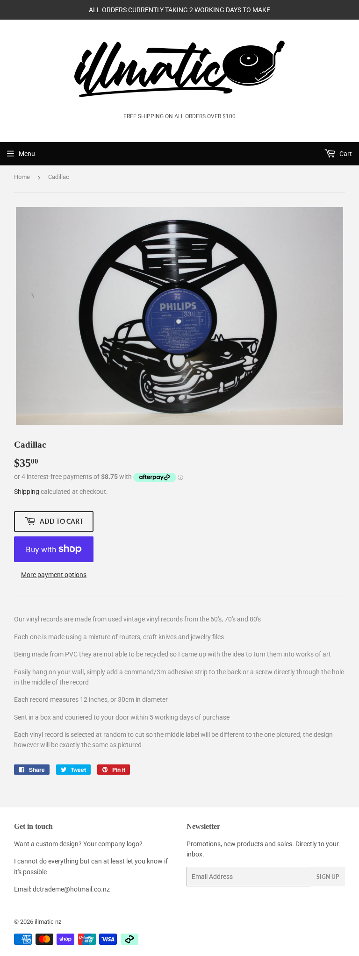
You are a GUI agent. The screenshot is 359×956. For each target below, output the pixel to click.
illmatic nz (48, 921)
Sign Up (327, 876)
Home (22, 176)
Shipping (26, 491)
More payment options (53, 574)
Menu (27, 153)
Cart (345, 153)
